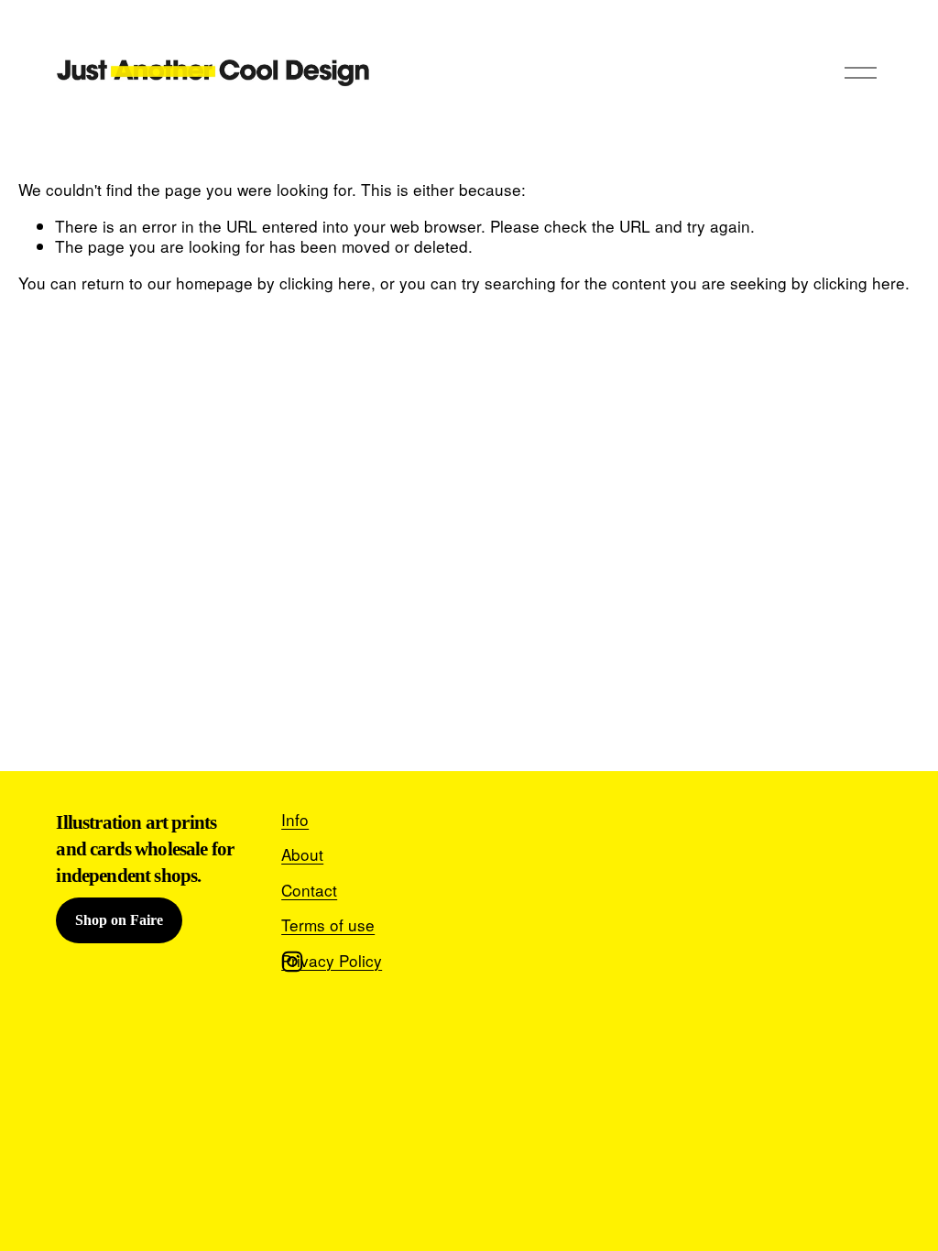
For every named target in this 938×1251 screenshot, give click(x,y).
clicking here (325, 282)
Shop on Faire (119, 920)
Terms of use (328, 925)
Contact (309, 890)
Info (295, 820)
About (302, 854)
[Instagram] (292, 962)
